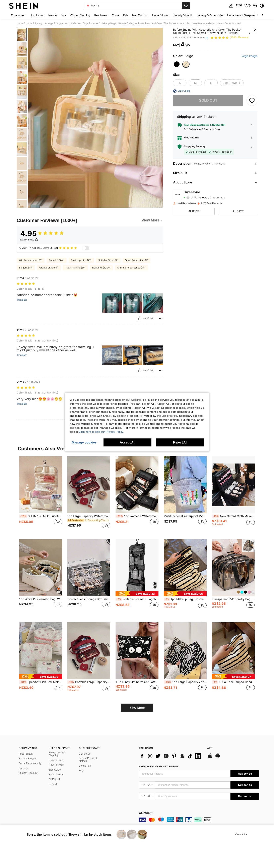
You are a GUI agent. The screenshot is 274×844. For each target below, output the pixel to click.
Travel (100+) (56, 260)
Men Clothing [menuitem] (140, 15)
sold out (208, 100)
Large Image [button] (249, 56)
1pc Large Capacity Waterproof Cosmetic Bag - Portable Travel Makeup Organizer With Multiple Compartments (88, 516)
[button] (255, 5)
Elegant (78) (25, 267)
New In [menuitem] (52, 15)
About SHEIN (26, 753)
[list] (171, 756)
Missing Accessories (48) (131, 267)
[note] (137, 593)
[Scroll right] (262, 15)
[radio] (176, 64)
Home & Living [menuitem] (160, 15)
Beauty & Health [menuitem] (184, 15)
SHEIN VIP (55, 779)
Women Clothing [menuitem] (80, 15)
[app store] (210, 757)
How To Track (56, 765)
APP (209, 748)
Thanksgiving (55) (75, 267)
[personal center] (230, 5)
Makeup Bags (108, 23)
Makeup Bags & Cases (85, 23)
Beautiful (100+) (101, 267)
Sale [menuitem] (63, 15)
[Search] (186, 5)
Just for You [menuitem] (37, 15)
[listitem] (41, 495)
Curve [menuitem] (115, 15)
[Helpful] (139, 318)
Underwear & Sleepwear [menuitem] (242, 15)
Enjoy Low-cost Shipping (57, 754)
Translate (22, 299)
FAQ (81, 770)
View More (137, 707)
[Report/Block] (160, 318)
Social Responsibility (30, 763)
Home (20, 23)
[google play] (217, 757)
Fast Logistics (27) (81, 260)
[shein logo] (23, 5)
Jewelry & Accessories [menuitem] (210, 15)
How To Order (56, 760)
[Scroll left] (257, 15)
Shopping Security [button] (195, 146)
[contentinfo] (199, 819)
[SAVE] (252, 100)
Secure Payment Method (88, 759)
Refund (53, 784)
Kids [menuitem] (125, 15)
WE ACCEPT (146, 813)
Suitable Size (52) (108, 260)
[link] (238, 5)
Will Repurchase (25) (30, 260)
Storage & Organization (57, 23)
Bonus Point (85, 765)
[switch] (85, 248)
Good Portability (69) (136, 260)
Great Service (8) (48, 267)
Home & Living (34, 23)
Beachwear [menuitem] (101, 15)
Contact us (84, 753)
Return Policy (56, 774)
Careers (23, 768)
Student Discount (28, 773)
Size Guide (55, 769)
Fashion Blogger (28, 758)
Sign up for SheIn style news (159, 766)
